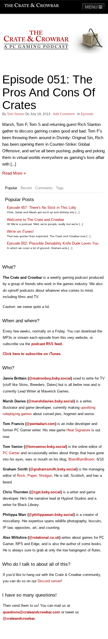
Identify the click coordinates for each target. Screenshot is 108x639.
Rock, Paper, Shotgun (34, 475)
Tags (60, 188)
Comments (44, 188)
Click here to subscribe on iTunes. (32, 354)
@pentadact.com (40, 424)
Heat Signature (78, 430)
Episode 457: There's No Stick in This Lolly (41, 207)
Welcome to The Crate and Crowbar (35, 220)
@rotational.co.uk (44, 537)
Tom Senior (15, 114)
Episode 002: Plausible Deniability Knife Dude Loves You (52, 243)
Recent (26, 188)
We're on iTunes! (20, 231)
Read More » (14, 173)
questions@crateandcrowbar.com (31, 612)
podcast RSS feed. (47, 344)
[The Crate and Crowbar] (31, 5)
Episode (87, 114)
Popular (11, 188)
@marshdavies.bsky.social (51, 401)
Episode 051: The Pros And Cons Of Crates (48, 92)
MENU (92, 7)
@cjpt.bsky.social (45, 492)
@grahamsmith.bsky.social (53, 469)
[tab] (11, 188)
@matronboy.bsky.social (50, 378)
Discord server (49, 581)
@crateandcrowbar (19, 618)
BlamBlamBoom (81, 459)
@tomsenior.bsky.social (45, 447)
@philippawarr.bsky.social (51, 515)
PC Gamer (11, 453)
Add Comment (63, 114)
